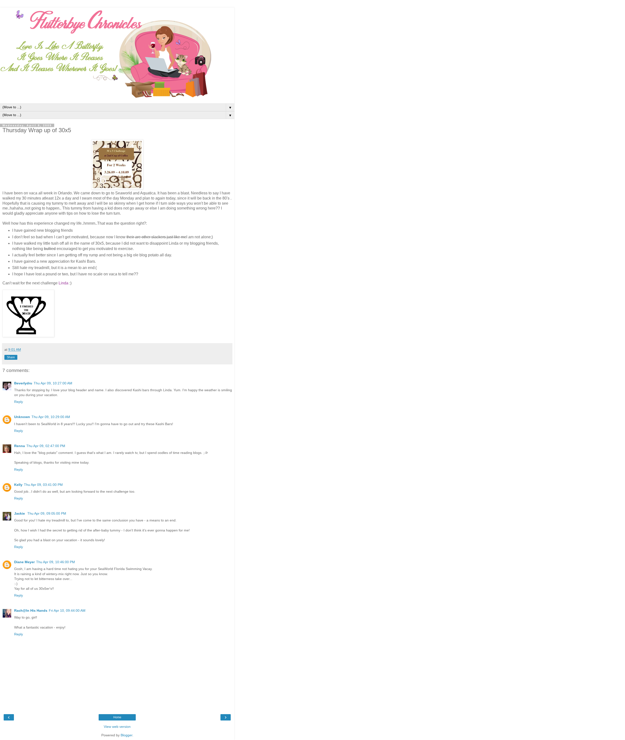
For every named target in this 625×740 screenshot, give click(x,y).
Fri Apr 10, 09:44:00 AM (67, 610)
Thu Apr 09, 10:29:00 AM (50, 417)
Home (117, 717)
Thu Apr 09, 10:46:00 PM (55, 562)
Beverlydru (23, 383)
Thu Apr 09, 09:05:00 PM (46, 513)
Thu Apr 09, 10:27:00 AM (53, 383)
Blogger (126, 735)
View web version (117, 727)
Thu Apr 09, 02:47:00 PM (45, 446)
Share (11, 357)
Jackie (20, 513)
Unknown (22, 417)
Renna (19, 446)
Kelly (18, 485)
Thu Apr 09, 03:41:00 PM (43, 485)
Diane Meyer (24, 562)
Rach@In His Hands (30, 610)
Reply (18, 402)
